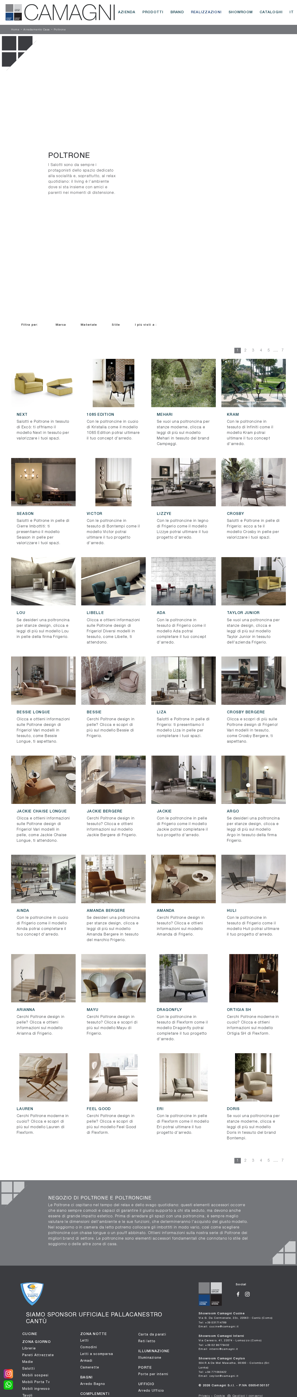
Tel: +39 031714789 (213, 1322)
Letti (84, 1340)
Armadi (86, 1360)
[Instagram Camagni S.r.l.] (249, 1293)
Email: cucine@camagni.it (219, 1326)
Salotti (28, 1368)
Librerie (29, 1348)
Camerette (89, 1367)
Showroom (241, 12)
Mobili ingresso (36, 1389)
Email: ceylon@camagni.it (218, 1375)
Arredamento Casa (36, 30)
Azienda (127, 12)
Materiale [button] (89, 325)
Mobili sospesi (35, 1375)
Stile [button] (116, 325)
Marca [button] (61, 325)
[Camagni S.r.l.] (60, 12)
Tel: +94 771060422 (213, 1371)
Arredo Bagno (92, 1384)
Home (15, 30)
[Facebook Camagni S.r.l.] (240, 1293)
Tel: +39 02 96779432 (214, 1344)
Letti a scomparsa (96, 1354)
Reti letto (147, 1341)
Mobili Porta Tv (36, 1382)
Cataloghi (271, 12)
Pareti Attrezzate (38, 1355)
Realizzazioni (206, 12)
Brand (177, 12)
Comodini (88, 1347)
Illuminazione (149, 1357)
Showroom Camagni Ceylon (234, 1363)
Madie (27, 1362)
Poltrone (60, 30)
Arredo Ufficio (151, 1390)
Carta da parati (152, 1334)
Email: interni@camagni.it (218, 1348)
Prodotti (153, 12)
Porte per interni (153, 1374)
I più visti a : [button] (146, 325)
